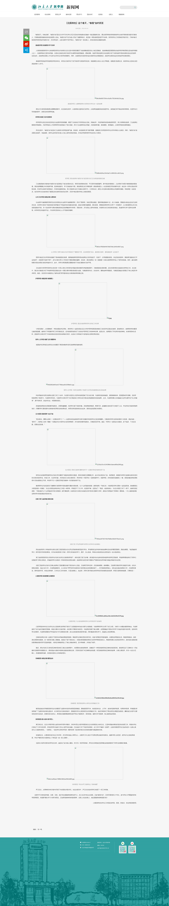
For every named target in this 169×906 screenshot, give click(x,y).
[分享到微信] (26, 38)
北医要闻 (37, 14)
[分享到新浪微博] (26, 44)
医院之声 (58, 14)
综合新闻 (47, 14)
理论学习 (79, 14)
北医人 (111, 14)
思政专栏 (90, 14)
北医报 (100, 14)
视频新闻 (121, 14)
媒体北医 (68, 14)
